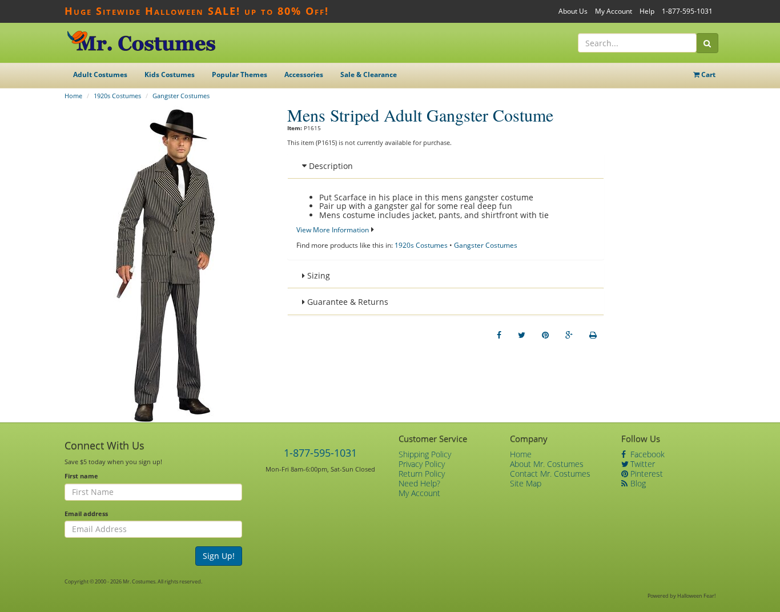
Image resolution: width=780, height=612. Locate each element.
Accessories (303, 74)
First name (81, 476)
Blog (637, 483)
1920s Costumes (117, 95)
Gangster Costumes (181, 95)
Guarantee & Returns (346, 301)
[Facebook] (499, 335)
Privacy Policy (422, 463)
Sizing (317, 275)
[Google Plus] (569, 335)
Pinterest (645, 473)
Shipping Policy (425, 454)
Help (647, 11)
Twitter (641, 463)
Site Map (525, 483)
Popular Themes (239, 74)
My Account (613, 11)
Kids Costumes (169, 74)
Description (330, 165)
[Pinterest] (545, 335)
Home (73, 95)
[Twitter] (521, 335)
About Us (573, 11)
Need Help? (419, 483)
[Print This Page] (593, 335)
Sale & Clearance (368, 74)
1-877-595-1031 (687, 11)
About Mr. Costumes (547, 463)
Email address (86, 513)
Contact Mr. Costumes (550, 473)
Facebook (646, 454)
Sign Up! (219, 555)
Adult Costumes (100, 74)
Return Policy (422, 473)
